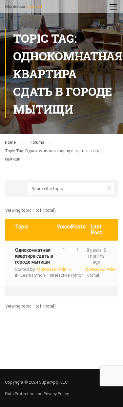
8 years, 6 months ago (96, 256)
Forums (37, 142)
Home (10, 142)
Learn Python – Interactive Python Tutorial (59, 275)
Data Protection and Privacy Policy (37, 393)
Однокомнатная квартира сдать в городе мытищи (34, 256)
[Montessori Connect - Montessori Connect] (24, 8)
